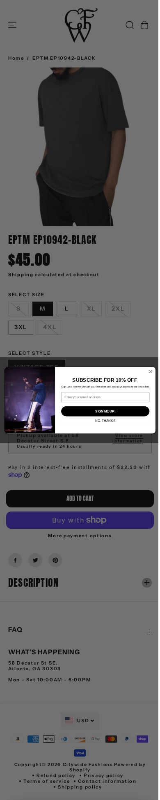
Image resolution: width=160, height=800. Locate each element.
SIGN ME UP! (103, 410)
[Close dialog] (148, 371)
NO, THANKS (103, 420)
